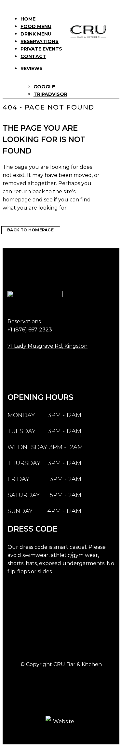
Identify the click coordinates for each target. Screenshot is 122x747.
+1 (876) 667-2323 (29, 330)
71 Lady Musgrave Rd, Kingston (47, 346)
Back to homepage (30, 229)
